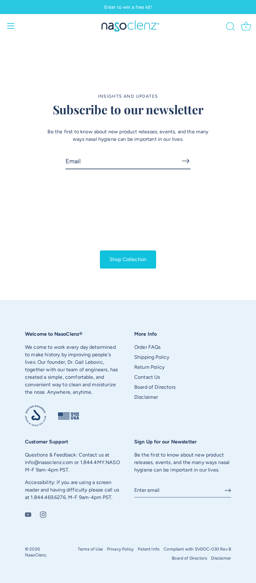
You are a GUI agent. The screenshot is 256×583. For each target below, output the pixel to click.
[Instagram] (43, 514)
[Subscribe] (185, 161)
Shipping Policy (151, 357)
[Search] (230, 27)
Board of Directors (154, 387)
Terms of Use (90, 548)
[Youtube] (28, 514)
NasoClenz (35, 554)
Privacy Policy (120, 548)
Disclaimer (146, 397)
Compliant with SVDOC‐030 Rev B (197, 548)
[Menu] (11, 26)
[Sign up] (228, 490)
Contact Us (147, 377)
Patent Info (149, 548)
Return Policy (149, 367)
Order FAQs (147, 347)
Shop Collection (128, 259)
